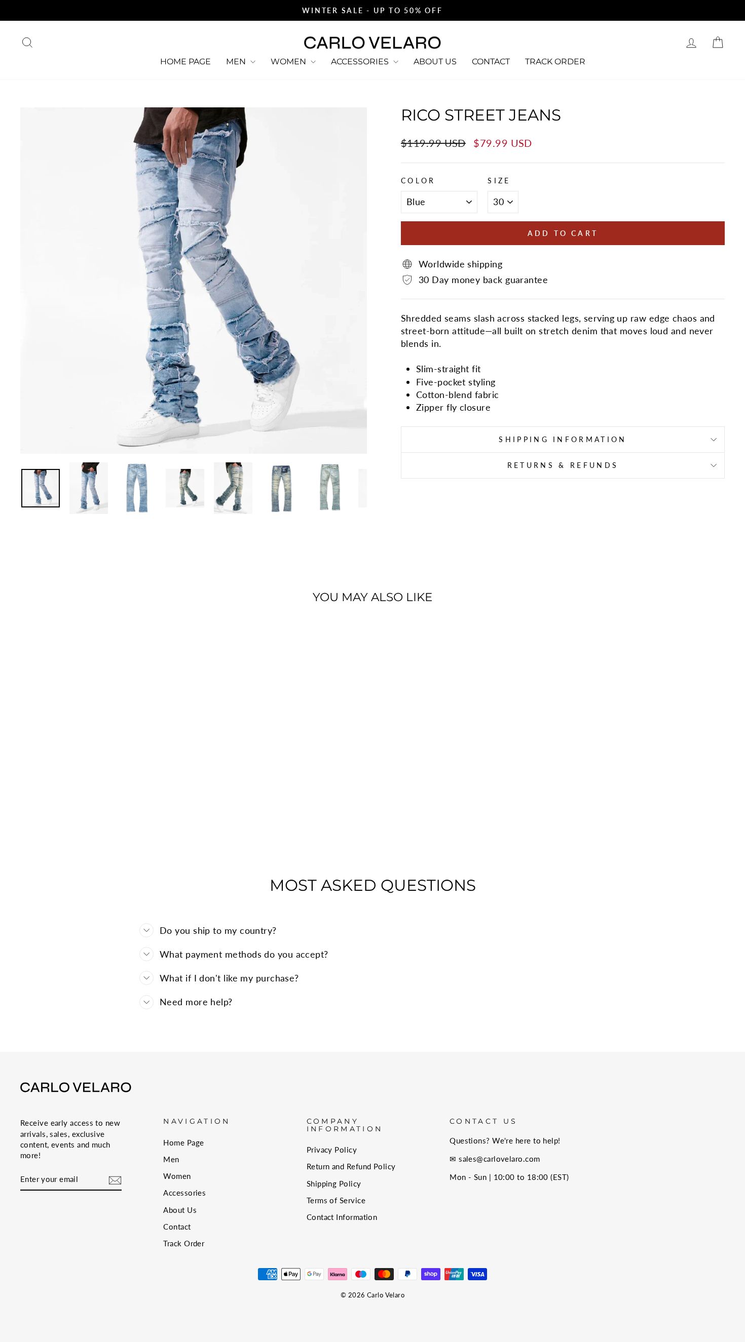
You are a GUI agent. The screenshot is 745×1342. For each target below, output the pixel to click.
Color (418, 180)
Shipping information (562, 439)
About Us (435, 61)
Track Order (555, 61)
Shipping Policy (334, 1183)
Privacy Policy (332, 1149)
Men (237, 61)
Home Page (185, 61)
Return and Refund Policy (351, 1166)
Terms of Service (336, 1200)
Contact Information (342, 1216)
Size (499, 180)
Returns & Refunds (562, 465)
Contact (491, 61)
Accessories (361, 61)
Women (289, 61)
